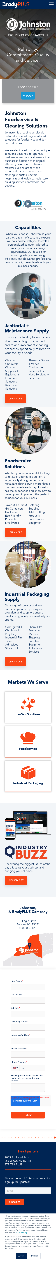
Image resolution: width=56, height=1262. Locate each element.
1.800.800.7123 (28, 87)
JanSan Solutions (28, 714)
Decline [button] (34, 1255)
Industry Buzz (16, 880)
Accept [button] (21, 1255)
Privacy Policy (21, 1232)
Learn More (15, 398)
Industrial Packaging (28, 783)
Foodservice (28, 748)
